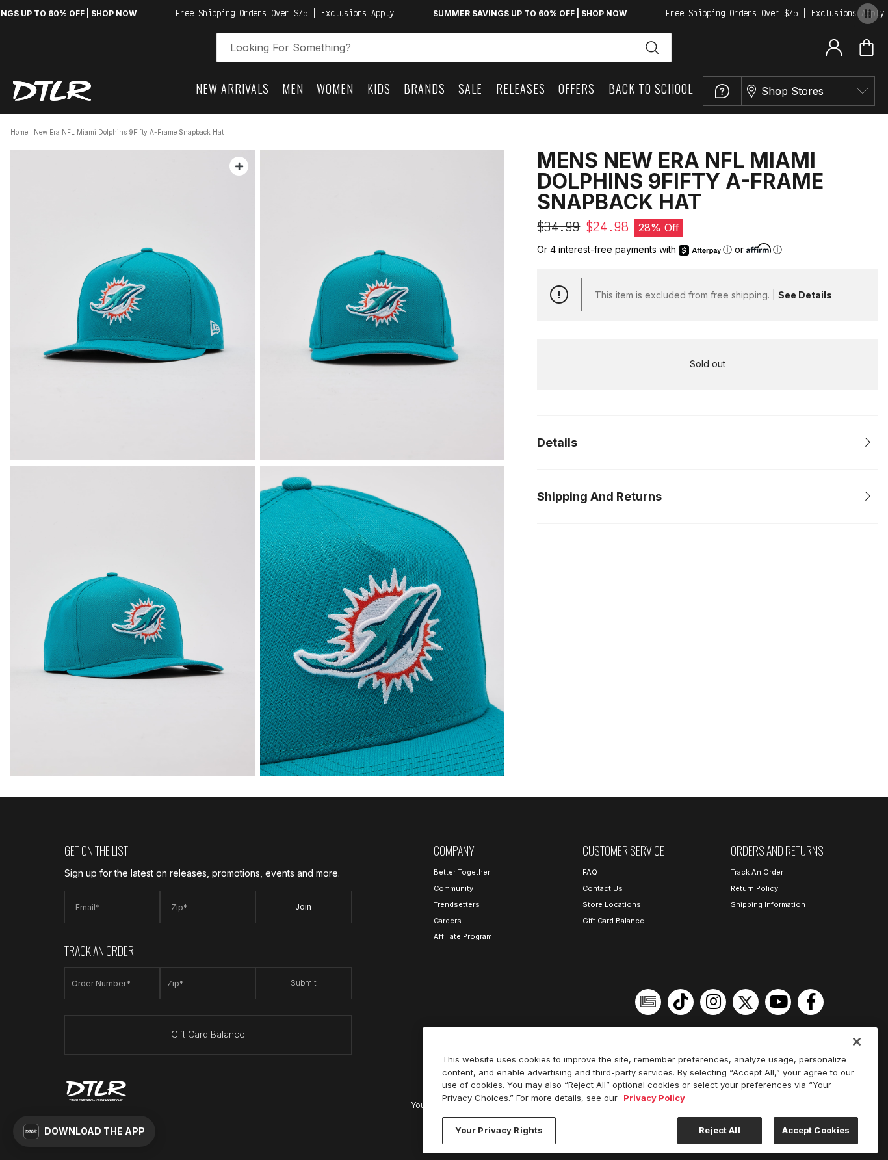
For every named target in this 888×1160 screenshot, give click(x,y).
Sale (470, 88)
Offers (576, 88)
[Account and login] (834, 47)
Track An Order (757, 872)
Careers (448, 920)
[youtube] (778, 1002)
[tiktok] (681, 1002)
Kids (379, 88)
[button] (84, 1131)
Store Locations (611, 904)
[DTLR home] (52, 91)
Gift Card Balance (208, 1034)
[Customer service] (722, 91)
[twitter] (746, 1002)
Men (293, 88)
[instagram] (713, 1002)
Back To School (650, 88)
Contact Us (602, 888)
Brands (424, 88)
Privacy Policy (654, 1097)
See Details (805, 294)
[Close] (856, 1041)
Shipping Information (768, 904)
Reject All (719, 1130)
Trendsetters (457, 904)
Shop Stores (792, 91)
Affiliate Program (463, 936)
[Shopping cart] (866, 47)
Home (19, 132)
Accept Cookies (816, 1130)
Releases (520, 88)
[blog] (648, 1002)
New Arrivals (232, 88)
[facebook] (811, 1002)
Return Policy (754, 888)
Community (453, 888)
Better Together (462, 872)
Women (335, 88)
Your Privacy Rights (499, 1130)
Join (303, 907)
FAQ (589, 872)
